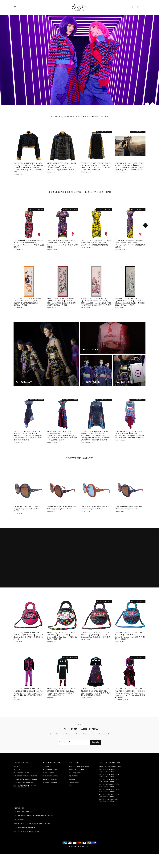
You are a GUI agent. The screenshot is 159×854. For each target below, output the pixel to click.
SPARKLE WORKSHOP (50, 782)
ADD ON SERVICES (75, 773)
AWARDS (46, 767)
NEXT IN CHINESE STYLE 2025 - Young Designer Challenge (109, 776)
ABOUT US (17, 767)
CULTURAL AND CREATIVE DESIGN (25, 779)
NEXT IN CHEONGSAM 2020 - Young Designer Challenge (109, 800)
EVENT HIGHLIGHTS (50, 770)
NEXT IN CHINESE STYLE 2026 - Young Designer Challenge (109, 771)
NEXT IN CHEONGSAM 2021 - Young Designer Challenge (109, 795)
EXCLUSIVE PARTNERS (50, 776)
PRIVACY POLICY (74, 782)
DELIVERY (72, 779)
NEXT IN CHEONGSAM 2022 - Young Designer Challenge (109, 790)
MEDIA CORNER (48, 773)
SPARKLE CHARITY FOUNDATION (110, 767)
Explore (18, 574)
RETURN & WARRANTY (76, 770)
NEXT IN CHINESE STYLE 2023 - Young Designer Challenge (109, 785)
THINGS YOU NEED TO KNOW (79, 767)
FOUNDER (17, 770)
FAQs (70, 785)
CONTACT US (73, 776)
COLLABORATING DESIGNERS (23, 782)
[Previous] (147, 104)
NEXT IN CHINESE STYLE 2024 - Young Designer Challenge (109, 781)
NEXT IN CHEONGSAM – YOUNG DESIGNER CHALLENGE (25, 786)
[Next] (152, 104)
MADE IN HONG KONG (21, 773)
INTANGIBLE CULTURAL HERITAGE (25, 776)
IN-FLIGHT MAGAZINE (50, 779)
